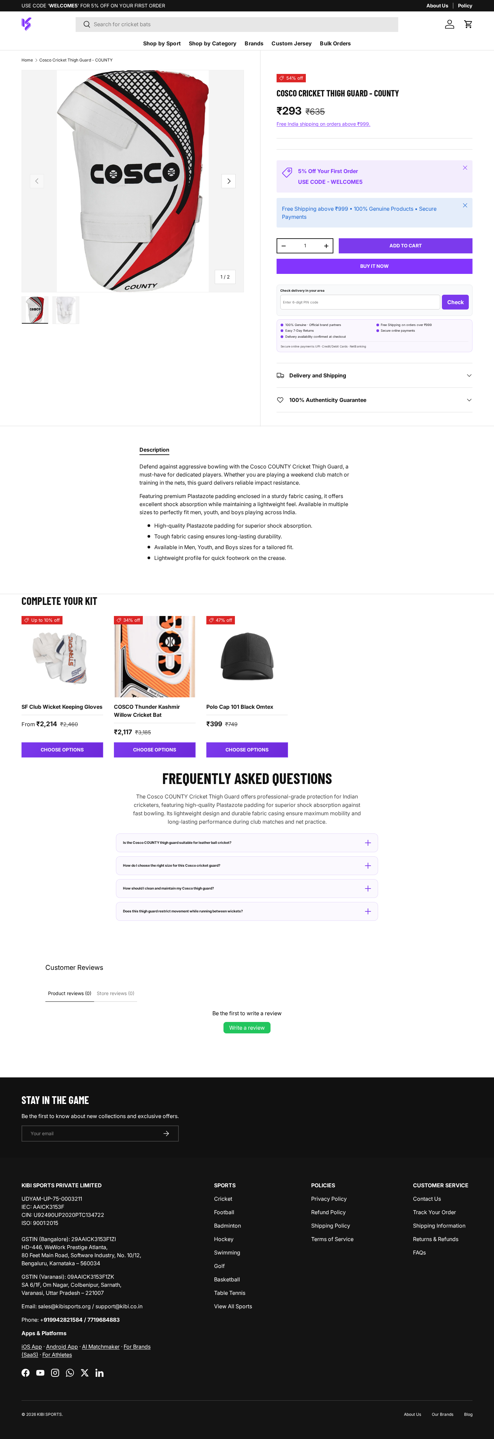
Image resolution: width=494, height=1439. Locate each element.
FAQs (419, 1252)
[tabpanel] (247, 512)
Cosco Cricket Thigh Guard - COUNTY (76, 60)
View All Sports (233, 1306)
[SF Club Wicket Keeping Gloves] (62, 657)
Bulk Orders (335, 43)
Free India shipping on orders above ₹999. (323, 124)
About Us (437, 5)
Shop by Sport (162, 43)
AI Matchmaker (101, 1346)
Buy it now (374, 266)
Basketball (227, 1279)
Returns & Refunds (435, 1239)
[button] (468, 24)
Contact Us (427, 1198)
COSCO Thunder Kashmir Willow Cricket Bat (147, 710)
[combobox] (237, 24)
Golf (219, 1266)
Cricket (223, 1198)
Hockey (224, 1239)
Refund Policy (328, 1212)
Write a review (247, 1027)
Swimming (227, 1252)
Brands (254, 43)
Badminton (227, 1225)
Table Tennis (229, 1292)
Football (224, 1212)
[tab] (154, 449)
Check (455, 302)
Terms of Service (332, 1239)
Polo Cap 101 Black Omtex (239, 706)
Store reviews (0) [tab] (115, 993)
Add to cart (405, 245)
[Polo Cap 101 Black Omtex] (247, 657)
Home (27, 60)
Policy (465, 5)
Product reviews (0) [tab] (69, 993)
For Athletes (57, 1354)
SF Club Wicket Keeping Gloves (62, 706)
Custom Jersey (292, 43)
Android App (62, 1346)
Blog (468, 1414)
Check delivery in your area (302, 290)
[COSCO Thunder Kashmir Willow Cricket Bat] (155, 657)
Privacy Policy (329, 1198)
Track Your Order (434, 1212)
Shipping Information (439, 1225)
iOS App (32, 1346)
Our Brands (442, 1414)
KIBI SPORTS (49, 1414)
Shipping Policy (330, 1225)
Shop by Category (213, 43)
